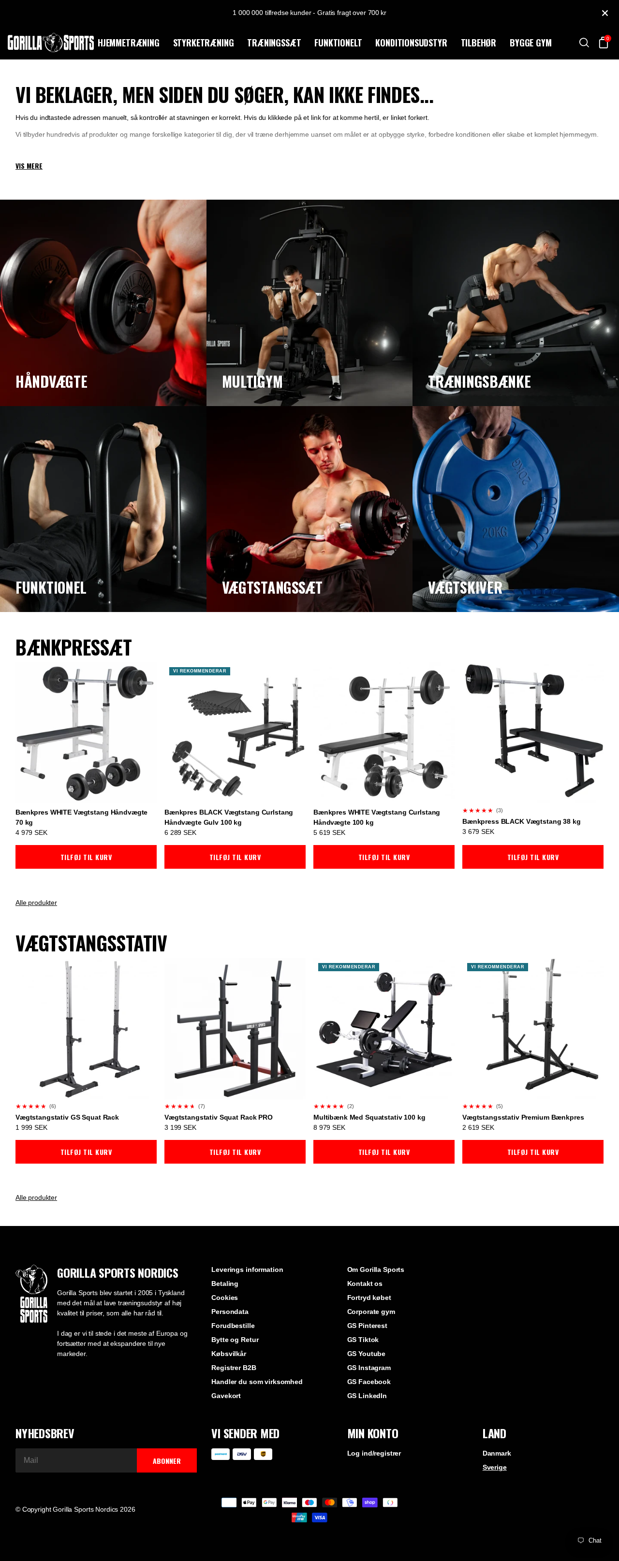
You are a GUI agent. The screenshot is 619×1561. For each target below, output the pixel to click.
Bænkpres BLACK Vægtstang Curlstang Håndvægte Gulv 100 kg (228, 817)
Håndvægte (51, 381)
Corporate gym (371, 1311)
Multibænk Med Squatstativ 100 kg (369, 1117)
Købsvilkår (228, 1353)
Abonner (167, 1461)
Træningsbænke (479, 381)
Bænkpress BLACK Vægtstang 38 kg (521, 821)
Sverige (495, 1467)
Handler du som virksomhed (257, 1382)
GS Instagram (369, 1367)
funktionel (51, 587)
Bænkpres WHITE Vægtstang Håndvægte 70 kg (81, 817)
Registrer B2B (233, 1367)
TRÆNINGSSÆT (274, 42)
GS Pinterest (367, 1325)
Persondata (230, 1311)
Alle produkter (36, 902)
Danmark (497, 1453)
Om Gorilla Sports (376, 1269)
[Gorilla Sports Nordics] (51, 42)
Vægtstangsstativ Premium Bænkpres (523, 1117)
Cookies (224, 1297)
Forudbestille (232, 1325)
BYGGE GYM (530, 42)
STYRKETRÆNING (203, 42)
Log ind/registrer (374, 1453)
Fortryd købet (369, 1297)
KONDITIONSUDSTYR (411, 42)
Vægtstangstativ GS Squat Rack (67, 1117)
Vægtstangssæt (272, 587)
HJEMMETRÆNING (129, 42)
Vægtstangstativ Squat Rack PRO (218, 1117)
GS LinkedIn (367, 1396)
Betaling (224, 1283)
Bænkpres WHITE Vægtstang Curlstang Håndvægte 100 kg (376, 817)
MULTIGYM (252, 381)
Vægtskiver (465, 587)
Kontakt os (365, 1283)
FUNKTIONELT (338, 42)
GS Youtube (366, 1353)
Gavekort (226, 1396)
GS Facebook (369, 1382)
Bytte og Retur (234, 1339)
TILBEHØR (479, 42)
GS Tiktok (363, 1339)
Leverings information (247, 1269)
